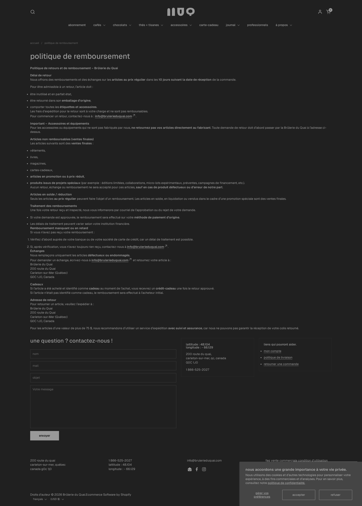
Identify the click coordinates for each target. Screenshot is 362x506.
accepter (298, 495)
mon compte (272, 351)
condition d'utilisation (313, 460)
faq (267, 460)
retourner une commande (281, 364)
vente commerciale (284, 460)
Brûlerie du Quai (74, 495)
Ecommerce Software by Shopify (108, 495)
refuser (336, 495)
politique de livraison (278, 357)
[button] (32, 11)
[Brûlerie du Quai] (181, 12)
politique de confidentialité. (286, 483)
